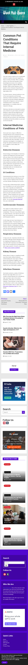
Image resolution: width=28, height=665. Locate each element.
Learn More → (14, 369)
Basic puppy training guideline (12, 247)
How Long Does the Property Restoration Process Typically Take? (13, 540)
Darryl (5, 55)
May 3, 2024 (8, 544)
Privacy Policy (6, 646)
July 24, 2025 (8, 479)
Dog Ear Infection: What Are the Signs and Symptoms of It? (12, 329)
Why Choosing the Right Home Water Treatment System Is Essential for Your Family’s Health (14, 318)
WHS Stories (7, 472)
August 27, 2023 (7, 322)
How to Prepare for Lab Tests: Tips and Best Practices (13, 498)
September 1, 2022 (13, 55)
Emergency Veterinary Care (10, 286)
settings (17, 659)
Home (4, 639)
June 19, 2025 (8, 501)
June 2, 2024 (8, 522)
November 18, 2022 (8, 332)
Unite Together (21, 55)
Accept (4, 662)
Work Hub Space (7, 587)
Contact (5, 644)
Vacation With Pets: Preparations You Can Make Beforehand (13, 352)
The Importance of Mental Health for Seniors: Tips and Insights (12, 476)
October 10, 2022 (8, 356)
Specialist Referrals (17, 199)
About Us (5, 641)
